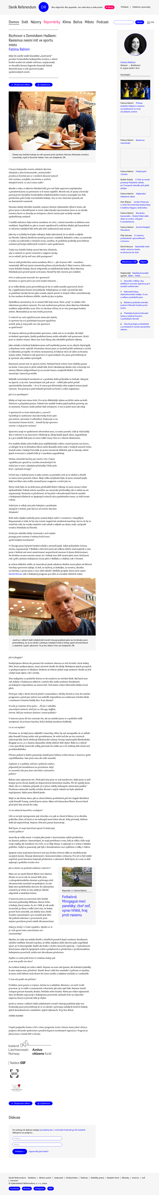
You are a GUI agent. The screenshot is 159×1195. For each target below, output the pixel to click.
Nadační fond (113, 1178)
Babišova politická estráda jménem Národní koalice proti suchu (134, 305)
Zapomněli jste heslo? (38, 1151)
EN (152, 22)
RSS (50, 1188)
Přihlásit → (19, 1151)
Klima (67, 22)
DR (43, 7)
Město (89, 22)
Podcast (103, 22)
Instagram (39, 1188)
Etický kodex (72, 1178)
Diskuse (84, 1178)
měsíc (137, 275)
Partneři (14, 1180)
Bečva (77, 22)
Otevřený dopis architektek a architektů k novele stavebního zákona (135, 327)
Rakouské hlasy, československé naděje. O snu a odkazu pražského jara (134, 294)
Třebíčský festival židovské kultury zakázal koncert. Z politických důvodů (134, 316)
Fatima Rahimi (19, 49)
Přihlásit (124, 7)
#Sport (143, 262)
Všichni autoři (45, 1178)
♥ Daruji (109, 7)
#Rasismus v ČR (129, 262)
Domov (14, 22)
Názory (36, 22)
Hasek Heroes (15, 573)
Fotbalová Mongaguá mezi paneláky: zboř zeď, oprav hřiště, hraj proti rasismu (76, 905)
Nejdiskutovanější (140, 273)
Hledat (140, 22)
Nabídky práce (97, 1178)
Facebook (14, 1188)
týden (130, 275)
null (143, 1178)
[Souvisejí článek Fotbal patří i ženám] (135, 158)
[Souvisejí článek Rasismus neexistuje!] (135, 127)
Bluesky (125, 1178)
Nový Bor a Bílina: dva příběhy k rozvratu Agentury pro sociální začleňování (135, 284)
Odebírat (141, 7)
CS (148, 22)
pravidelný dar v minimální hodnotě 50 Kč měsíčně (62, 1130)
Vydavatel (58, 1178)
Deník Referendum (22, 7)
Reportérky (52, 22)
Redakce (32, 1178)
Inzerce (135, 1178)
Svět (25, 22)
